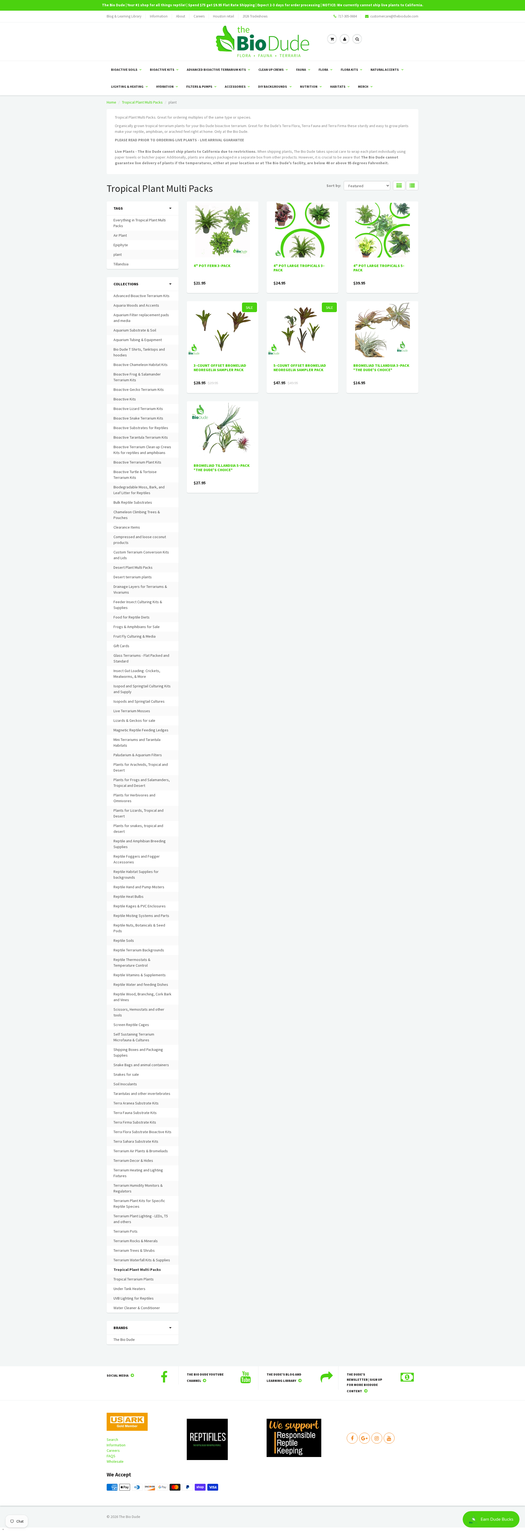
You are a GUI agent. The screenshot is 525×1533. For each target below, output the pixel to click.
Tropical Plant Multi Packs (142, 102)
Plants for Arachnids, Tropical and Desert (140, 767)
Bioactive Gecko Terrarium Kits (138, 389)
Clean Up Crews (271, 70)
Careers (199, 16)
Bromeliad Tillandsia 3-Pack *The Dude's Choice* (381, 367)
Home (111, 102)
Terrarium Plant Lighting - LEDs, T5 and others (140, 1218)
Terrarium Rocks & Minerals (135, 1240)
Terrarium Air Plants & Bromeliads (140, 1150)
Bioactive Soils (124, 70)
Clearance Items (126, 527)
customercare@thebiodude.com (394, 16)
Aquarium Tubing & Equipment (137, 339)
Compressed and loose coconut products (139, 539)
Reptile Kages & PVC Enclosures (139, 906)
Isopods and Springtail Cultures (139, 701)
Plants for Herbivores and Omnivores (134, 798)
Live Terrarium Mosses (131, 710)
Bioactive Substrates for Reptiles (140, 427)
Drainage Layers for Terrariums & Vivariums (140, 589)
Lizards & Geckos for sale (134, 720)
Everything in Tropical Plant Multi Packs (139, 223)
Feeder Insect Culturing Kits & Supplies (137, 604)
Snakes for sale (126, 1074)
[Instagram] (376, 1438)
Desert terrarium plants (132, 576)
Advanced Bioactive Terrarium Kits (216, 70)
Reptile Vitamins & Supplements (139, 974)
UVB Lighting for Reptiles (133, 1298)
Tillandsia (121, 264)
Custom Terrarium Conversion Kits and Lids (141, 555)
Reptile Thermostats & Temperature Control (131, 962)
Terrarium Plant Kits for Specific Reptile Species (139, 1203)
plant (117, 254)
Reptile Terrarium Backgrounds (138, 950)
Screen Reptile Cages (131, 1024)
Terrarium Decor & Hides (133, 1160)
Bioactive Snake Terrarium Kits (138, 418)
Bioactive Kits (162, 70)
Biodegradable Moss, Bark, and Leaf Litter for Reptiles (139, 490)
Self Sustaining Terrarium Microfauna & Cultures (133, 1037)
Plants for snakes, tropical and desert (138, 828)
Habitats (337, 86)
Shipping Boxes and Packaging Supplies (138, 1052)
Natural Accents (385, 70)
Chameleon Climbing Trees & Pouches (136, 514)
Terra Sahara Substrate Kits (135, 1141)
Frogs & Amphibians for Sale (136, 626)
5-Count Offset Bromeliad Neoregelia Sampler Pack (299, 367)
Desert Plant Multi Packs (133, 567)
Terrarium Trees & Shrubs (134, 1250)
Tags (118, 208)
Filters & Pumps (199, 86)
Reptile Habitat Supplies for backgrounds (136, 874)
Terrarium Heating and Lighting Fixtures (138, 1173)
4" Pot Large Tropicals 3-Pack (299, 267)
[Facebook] (352, 1438)
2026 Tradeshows (255, 16)
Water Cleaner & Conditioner (136, 1307)
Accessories (235, 86)
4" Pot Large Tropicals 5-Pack (378, 267)
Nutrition (308, 86)
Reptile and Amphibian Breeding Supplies (139, 844)
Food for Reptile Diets (131, 617)
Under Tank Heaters (129, 1288)
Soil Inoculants (125, 1083)
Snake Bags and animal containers (141, 1064)
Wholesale (115, 1461)
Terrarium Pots (125, 1231)
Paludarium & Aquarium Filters (137, 754)
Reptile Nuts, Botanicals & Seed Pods (139, 928)
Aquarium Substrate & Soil (134, 330)
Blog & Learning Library (124, 16)
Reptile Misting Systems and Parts (141, 915)
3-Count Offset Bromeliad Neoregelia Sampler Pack (220, 367)
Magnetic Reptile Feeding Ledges (140, 730)
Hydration (165, 86)
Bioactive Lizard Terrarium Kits (138, 408)
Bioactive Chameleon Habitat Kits (140, 364)
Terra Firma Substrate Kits (134, 1122)
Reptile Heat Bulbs (128, 896)
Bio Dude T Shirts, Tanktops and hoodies (139, 352)
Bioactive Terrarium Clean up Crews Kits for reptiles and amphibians (142, 449)
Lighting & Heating (127, 86)
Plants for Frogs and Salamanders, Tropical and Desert (141, 782)
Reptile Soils (123, 940)
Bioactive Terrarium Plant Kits (137, 462)
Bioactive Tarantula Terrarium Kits (140, 437)
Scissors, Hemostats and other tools (138, 1012)
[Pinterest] (364, 1438)
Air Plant (120, 235)
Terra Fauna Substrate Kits (135, 1112)
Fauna (301, 70)
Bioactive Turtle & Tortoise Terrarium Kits (135, 474)
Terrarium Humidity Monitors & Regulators (138, 1188)
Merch (363, 86)
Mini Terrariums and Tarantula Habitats (137, 742)
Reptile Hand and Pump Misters (138, 886)
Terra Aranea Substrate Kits (136, 1103)
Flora (323, 70)
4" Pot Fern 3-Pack (212, 265)
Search (112, 1439)
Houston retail (223, 16)
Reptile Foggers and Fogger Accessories (136, 859)
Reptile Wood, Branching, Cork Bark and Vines (142, 997)
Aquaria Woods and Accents (136, 305)
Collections (125, 284)
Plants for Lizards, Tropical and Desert (138, 813)
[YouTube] (389, 1438)
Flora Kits (349, 70)
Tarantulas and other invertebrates (141, 1093)
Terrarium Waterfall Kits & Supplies (141, 1260)
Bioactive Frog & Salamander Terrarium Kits (137, 377)
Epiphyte (120, 244)
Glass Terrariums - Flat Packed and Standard (141, 658)
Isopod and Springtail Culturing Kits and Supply (142, 689)
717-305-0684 (347, 16)
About (180, 16)
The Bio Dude (124, 1339)
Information (159, 16)
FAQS (111, 1455)
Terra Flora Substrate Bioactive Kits (142, 1131)
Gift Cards (121, 645)
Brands (120, 1327)
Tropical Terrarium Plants (133, 1279)
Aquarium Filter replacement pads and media (141, 317)
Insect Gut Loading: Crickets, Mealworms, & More (136, 673)
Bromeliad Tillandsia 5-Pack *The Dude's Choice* (222, 467)
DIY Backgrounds (272, 86)
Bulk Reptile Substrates (132, 502)
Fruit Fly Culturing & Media (134, 636)
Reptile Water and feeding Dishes (140, 984)
